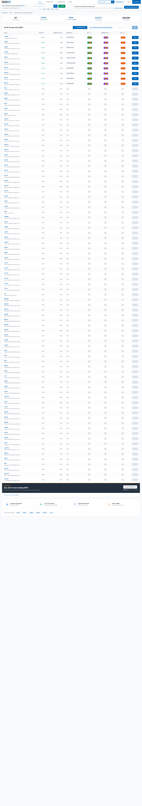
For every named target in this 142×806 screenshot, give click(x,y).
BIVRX (6, 108)
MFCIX (6, 77)
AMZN (31, 512)
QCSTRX (6, 448)
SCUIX (6, 155)
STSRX (6, 206)
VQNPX (6, 427)
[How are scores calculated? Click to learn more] (90, 32)
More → (52, 512)
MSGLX (6, 319)
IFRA (5, 360)
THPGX (6, 52)
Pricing (70, 1)
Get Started (136, 1)
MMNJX (6, 304)
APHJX (6, 170)
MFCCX (6, 67)
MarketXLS (5, 12)
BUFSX (6, 62)
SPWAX (6, 180)
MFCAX (6, 72)
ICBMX (6, 47)
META (38, 512)
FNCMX (6, 437)
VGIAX (6, 432)
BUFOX (6, 93)
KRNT (10, 12)
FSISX (5, 371)
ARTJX (6, 175)
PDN (5, 355)
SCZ (5, 376)
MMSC (6, 252)
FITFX (5, 443)
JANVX (6, 257)
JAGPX (6, 232)
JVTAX (6, 273)
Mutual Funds (49, 1)
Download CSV (81, 27)
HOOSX (6, 119)
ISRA (5, 211)
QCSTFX (6, 473)
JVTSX (6, 278)
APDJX (6, 165)
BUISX (6, 57)
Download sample (119, 8)
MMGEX (6, 299)
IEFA (5, 463)
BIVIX (5, 103)
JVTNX (6, 283)
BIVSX (6, 113)
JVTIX (6, 288)
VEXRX (6, 340)
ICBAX (6, 41)
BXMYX (6, 412)
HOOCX (6, 144)
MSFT (49, 9)
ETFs (40, 1)
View (135, 37)
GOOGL (56, 9)
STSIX (6, 201)
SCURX (6, 160)
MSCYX (6, 309)
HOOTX (6, 129)
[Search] (112, 2)
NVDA (53, 9)
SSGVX (6, 453)
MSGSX (6, 329)
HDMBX (6, 216)
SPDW (71, 18)
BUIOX (6, 98)
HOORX (6, 134)
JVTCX (6, 268)
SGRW (6, 247)
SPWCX (6, 185)
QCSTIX (6, 468)
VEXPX (6, 345)
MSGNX (6, 324)
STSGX (6, 196)
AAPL (45, 9)
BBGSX (6, 365)
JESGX (6, 237)
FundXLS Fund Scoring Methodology (102, 27)
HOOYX (6, 149)
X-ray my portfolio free (131, 7)
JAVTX (6, 263)
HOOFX (6, 139)
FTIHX (6, 407)
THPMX (43, 18)
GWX (5, 350)
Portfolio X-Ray (61, 1)
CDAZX (6, 479)
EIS (5, 293)
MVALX (6, 83)
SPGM (6, 458)
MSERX (6, 314)
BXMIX (6, 417)
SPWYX (6, 191)
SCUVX (6, 124)
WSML (6, 381)
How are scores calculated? (12, 495)
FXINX (6, 391)
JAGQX (6, 227)
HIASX (6, 221)
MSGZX (6, 335)
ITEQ (5, 88)
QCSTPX (6, 396)
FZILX (5, 401)
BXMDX (6, 422)
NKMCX (6, 242)
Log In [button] (128, 1)
